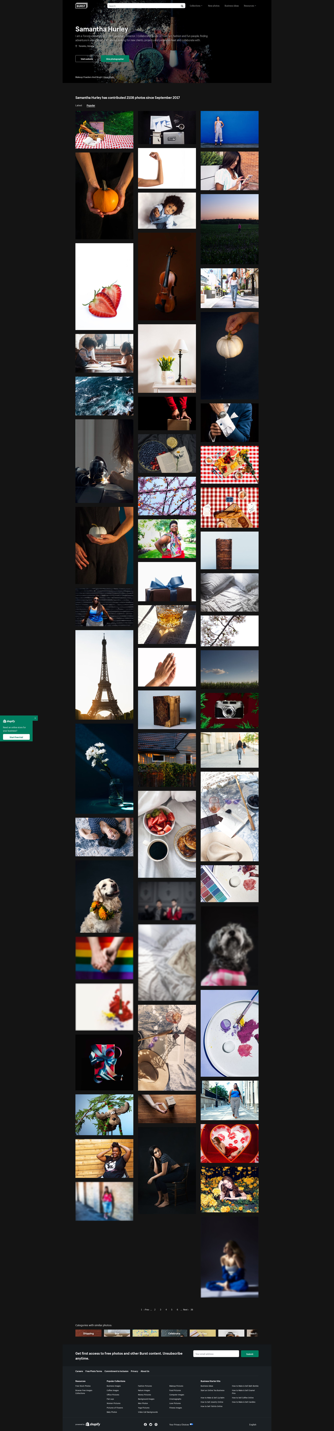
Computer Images (176, 1394)
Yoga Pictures (143, 1407)
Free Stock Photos (83, 1385)
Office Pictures (113, 1394)
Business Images (114, 1385)
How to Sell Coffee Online (243, 1397)
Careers (79, 1371)
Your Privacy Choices (179, 1424)
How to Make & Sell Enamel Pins (243, 1392)
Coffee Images (113, 1390)
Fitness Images (175, 1407)
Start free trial (16, 737)
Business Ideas (207, 1385)
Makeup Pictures (176, 1385)
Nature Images (144, 1390)
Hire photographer (115, 58)
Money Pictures (144, 1394)
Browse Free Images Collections (83, 1392)
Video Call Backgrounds (148, 1411)
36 (192, 1309)
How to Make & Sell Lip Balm (212, 1397)
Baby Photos (112, 1411)
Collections (195, 5)
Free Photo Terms (93, 1371)
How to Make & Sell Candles (243, 1401)
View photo (108, 76)
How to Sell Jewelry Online (212, 1401)
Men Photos (143, 1403)
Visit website (87, 58)
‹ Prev (146, 1309)
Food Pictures (175, 1390)
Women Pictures (113, 1403)
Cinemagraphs (175, 1398)
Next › (186, 1309)
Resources (249, 5)
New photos (213, 5)
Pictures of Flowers (115, 1407)
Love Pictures (175, 1403)
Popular (91, 105)
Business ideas (232, 5)
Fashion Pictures (145, 1385)
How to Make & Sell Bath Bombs (245, 1385)
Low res (123, 145)
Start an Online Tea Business (212, 1390)
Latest (78, 105)
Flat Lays (110, 1398)
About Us (145, 1371)
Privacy (134, 1371)
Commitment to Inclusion (116, 1371)
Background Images (146, 1398)
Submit (249, 1353)
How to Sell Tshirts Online (211, 1406)
